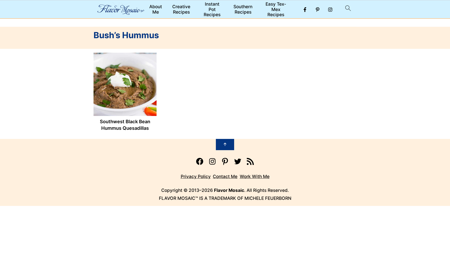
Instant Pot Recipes (212, 10)
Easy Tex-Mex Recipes (276, 10)
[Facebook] (305, 9)
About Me (155, 9)
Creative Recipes (181, 9)
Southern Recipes (242, 9)
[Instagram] (330, 9)
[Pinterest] (317, 9)
